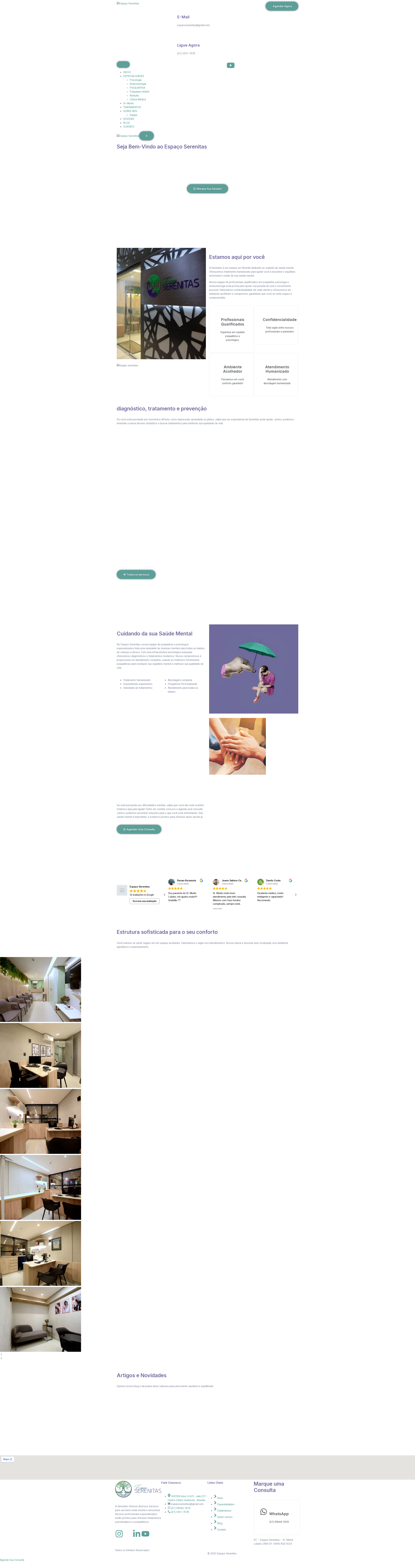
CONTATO (128, 127)
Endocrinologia (138, 84)
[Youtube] (231, 65)
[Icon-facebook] (222, 65)
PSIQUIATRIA (137, 88)
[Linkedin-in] (137, 1534)
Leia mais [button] (172, 908)
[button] (295, 894)
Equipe (133, 115)
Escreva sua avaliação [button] (145, 901)
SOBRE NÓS (130, 111)
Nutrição (134, 96)
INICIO (127, 72)
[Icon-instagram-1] (213, 65)
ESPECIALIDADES (133, 76)
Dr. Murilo (128, 103)
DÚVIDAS (128, 119)
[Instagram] (119, 1534)
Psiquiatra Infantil (139, 92)
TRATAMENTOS (132, 107)
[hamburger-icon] (123, 64)
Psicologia (136, 80)
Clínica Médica (138, 99)
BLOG (126, 123)
